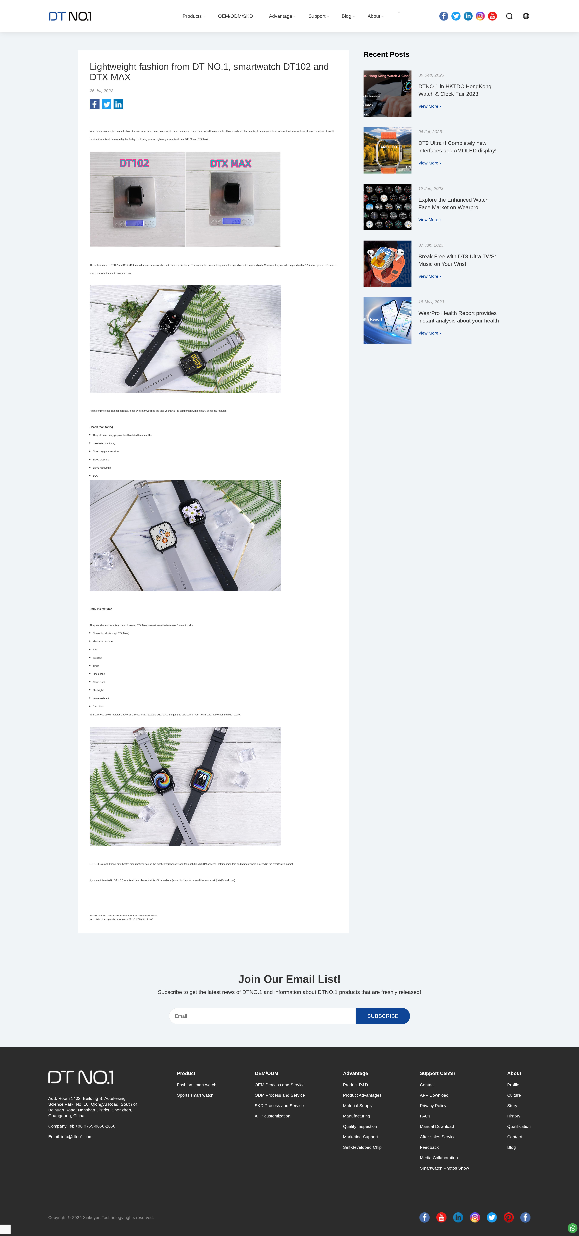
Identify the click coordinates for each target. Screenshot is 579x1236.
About (374, 16)
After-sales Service (438, 1136)
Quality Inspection (360, 1126)
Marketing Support (360, 1136)
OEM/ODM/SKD (235, 16)
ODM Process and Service (280, 1095)
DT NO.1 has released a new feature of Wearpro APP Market (128, 915)
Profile (513, 1085)
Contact (427, 1085)
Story (512, 1105)
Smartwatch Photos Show (444, 1168)
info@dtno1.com (76, 1136)
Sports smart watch (195, 1095)
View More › (429, 106)
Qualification (519, 1126)
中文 (544, 16)
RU (538, 16)
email (212, 880)
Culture (514, 1095)
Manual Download (437, 1126)
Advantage (280, 16)
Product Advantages (362, 1095)
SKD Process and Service (279, 1105)
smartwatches (147, 411)
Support (317, 16)
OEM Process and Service (280, 1085)
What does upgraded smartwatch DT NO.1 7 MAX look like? (124, 919)
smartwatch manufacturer (130, 864)
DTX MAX (203, 139)
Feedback (429, 1147)
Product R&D (355, 1085)
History (513, 1116)
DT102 (148, 714)
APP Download (434, 1095)
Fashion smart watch (196, 1085)
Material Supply (357, 1105)
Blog (346, 16)
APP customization (272, 1116)
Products (192, 16)
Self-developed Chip (362, 1147)
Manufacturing (356, 1116)
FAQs (425, 1116)
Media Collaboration (439, 1157)
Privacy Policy (433, 1105)
